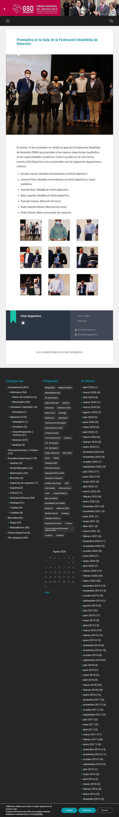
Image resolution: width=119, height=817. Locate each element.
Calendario (18, 421)
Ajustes (104, 810)
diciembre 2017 (91, 699)
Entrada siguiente (87, 334)
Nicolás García (51, 513)
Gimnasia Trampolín (21, 407)
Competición (15, 387)
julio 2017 (88, 719)
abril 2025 (88, 397)
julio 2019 (88, 610)
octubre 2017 (90, 709)
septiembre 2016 (92, 764)
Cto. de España (51, 443)
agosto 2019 (90, 605)
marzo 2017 (90, 734)
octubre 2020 (90, 550)
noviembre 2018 (92, 650)
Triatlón (14, 507)
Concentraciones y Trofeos (23, 450)
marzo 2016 (90, 784)
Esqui (13, 522)
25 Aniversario (51, 398)
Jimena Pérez (65, 488)
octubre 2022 (90, 461)
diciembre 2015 (91, 798)
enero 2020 (89, 580)
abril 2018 (88, 679)
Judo (47, 493)
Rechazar (87, 810)
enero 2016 (89, 794)
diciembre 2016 (91, 749)
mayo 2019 (89, 620)
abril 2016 (88, 779)
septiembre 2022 (92, 466)
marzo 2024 (90, 407)
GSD (67, 483)
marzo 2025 (90, 402)
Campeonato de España (55, 423)
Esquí (47, 458)
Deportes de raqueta (21, 482)
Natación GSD (63, 508)
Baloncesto (16, 473)
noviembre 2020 (92, 546)
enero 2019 (89, 640)
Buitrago (62, 413)
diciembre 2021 (91, 506)
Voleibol (14, 512)
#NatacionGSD (65, 387)
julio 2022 (88, 471)
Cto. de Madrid (51, 448)
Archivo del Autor (23, 322)
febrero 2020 (90, 575)
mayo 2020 (89, 560)
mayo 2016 (89, 774)
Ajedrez (14, 463)
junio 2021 (89, 516)
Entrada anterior (87, 329)
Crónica (67, 438)
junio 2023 (89, 422)
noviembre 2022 (92, 456)
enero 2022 (89, 501)
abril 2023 (88, 432)
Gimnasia (17, 411)
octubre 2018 (90, 655)
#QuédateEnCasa (52, 392)
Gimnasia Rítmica (19, 497)
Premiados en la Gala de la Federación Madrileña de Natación (57, 42)
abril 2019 (88, 625)
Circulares (17, 426)
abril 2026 (88, 387)
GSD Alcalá (50, 488)
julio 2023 (88, 417)
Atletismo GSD (63, 408)
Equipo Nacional (52, 453)
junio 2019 (89, 615)
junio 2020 (89, 555)
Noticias (82, 321)
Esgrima (14, 487)
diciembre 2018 (91, 645)
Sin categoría (15, 537)
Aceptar (69, 810)
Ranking (16, 444)
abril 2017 (88, 729)
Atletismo (15, 392)
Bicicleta (15, 477)
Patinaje (14, 502)
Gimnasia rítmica (52, 468)
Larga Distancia (60, 493)
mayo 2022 (89, 481)
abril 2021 (88, 526)
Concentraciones (52, 438)
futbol (56, 458)
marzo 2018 (90, 684)
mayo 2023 (89, 427)
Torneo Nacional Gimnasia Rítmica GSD (56, 529)
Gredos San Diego (53, 483)
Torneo (68, 523)
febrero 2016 (90, 788)
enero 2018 (89, 694)
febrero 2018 (90, 689)
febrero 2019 (90, 635)
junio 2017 (89, 724)
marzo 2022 (90, 491)
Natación (15, 417)
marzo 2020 (90, 570)
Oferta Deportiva (17, 532)
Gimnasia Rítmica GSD (54, 473)
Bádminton (49, 418)
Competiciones (51, 433)
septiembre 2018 (92, 660)
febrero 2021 (90, 536)
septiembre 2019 (92, 600)
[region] (59, 9)
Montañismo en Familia (55, 503)
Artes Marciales (18, 468)
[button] (4, 9)
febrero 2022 (90, 496)
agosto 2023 (90, 412)
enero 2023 (89, 446)
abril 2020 (88, 565)
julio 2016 (88, 769)
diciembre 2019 (91, 585)
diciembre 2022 (91, 451)
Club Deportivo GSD (54, 428)
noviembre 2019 (92, 590)
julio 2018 (88, 665)
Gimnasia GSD (51, 463)
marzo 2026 (90, 392)
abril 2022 (88, 486)
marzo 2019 (90, 630)
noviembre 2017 (92, 704)
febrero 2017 (90, 739)
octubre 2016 (90, 759)
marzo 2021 (90, 531)
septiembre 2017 (92, 714)
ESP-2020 (67, 453)
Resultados (18, 401)
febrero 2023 (90, 441)
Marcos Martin (51, 498)
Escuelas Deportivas (19, 458)
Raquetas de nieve (53, 523)
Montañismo (17, 527)
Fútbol (13, 492)
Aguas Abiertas (51, 403)
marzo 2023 (90, 437)
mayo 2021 (89, 521)
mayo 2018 (89, 674)
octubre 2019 (90, 595)
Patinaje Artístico (52, 518)
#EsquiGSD (50, 387)
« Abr (46, 592)
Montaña (13, 517)
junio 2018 (89, 670)
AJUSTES (38, 814)
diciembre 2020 (91, 541)
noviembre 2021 (92, 511)
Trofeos (48, 535)
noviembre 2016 (92, 754)
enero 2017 (89, 744)
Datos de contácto (22, 397)
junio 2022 (89, 476)
